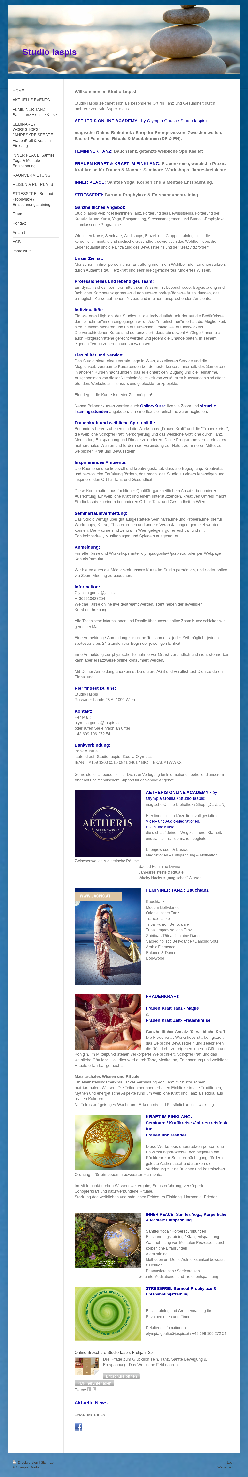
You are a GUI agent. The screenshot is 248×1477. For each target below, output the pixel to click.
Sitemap (47, 1462)
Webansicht (226, 1467)
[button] (121, 1376)
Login (231, 1462)
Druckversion (28, 1462)
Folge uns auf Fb (90, 1415)
